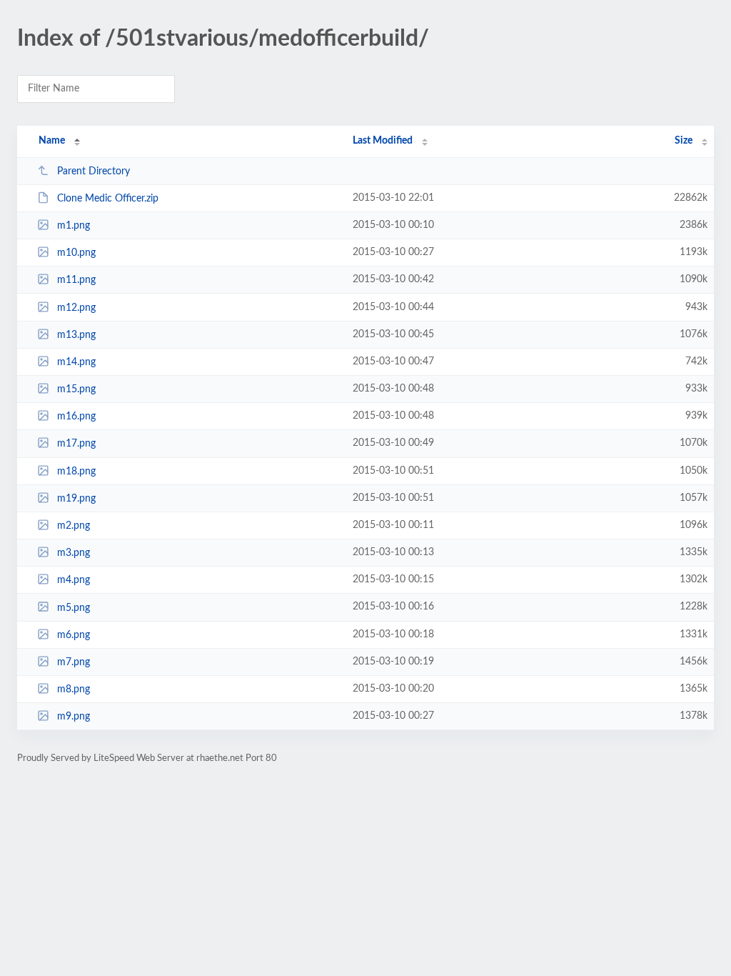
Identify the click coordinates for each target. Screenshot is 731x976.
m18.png (76, 472)
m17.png (76, 444)
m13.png (76, 335)
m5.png (73, 607)
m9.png (73, 717)
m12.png (76, 308)
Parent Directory (93, 171)
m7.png (73, 662)
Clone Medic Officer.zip (107, 199)
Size (683, 141)
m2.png (73, 526)
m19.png (76, 499)
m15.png (76, 389)
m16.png (76, 417)
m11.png (76, 280)
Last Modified (383, 141)
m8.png (73, 689)
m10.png (76, 253)
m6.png (73, 635)
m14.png (76, 362)
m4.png (73, 580)
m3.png (73, 553)
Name (52, 141)
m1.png (73, 226)
